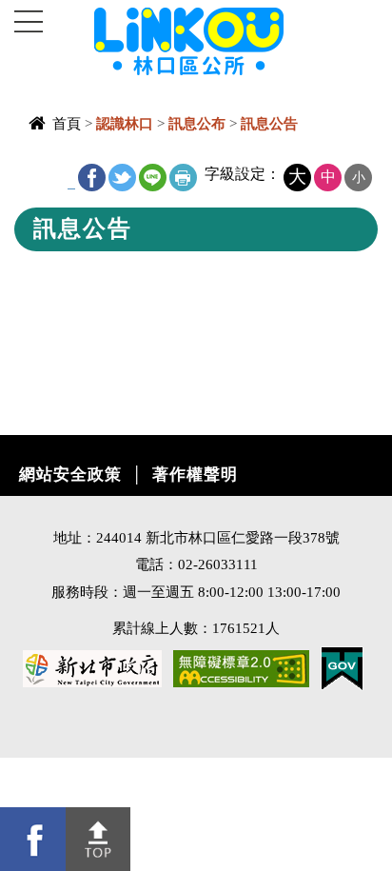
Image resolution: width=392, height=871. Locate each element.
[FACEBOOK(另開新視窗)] (33, 839)
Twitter (122, 177)
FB (92, 177)
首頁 (66, 123)
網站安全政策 (70, 474)
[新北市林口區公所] (220, 39)
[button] (98, 839)
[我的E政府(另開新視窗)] (342, 667)
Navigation (28, 22)
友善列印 (183, 177)
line (153, 177)
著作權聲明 (195, 474)
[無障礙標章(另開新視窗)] (241, 667)
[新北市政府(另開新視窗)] (92, 667)
